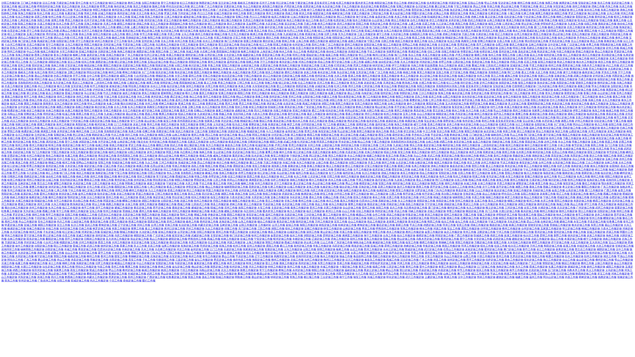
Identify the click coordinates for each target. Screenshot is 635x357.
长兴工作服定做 (137, 107)
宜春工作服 (597, 141)
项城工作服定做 (167, 58)
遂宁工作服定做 (572, 72)
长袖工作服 (582, 58)
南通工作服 (488, 179)
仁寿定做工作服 (27, 20)
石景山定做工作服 (160, 166)
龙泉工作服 (310, 72)
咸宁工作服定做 (47, 159)
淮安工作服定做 (261, 166)
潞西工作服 (567, 120)
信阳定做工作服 (65, 41)
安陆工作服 (47, 9)
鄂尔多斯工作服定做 (613, 183)
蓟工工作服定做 (533, 166)
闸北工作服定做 (244, 9)
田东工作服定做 (154, 16)
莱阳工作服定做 (473, 131)
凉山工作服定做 (423, 58)
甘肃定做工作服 (233, 6)
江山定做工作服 (530, 79)
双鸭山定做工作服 (480, 148)
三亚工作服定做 (366, 34)
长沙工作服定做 (371, 173)
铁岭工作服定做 (19, 197)
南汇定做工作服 (99, 48)
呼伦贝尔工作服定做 (519, 9)
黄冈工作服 (197, 134)
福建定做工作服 (252, 55)
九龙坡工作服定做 (404, 179)
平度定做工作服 (131, 44)
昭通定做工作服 (16, 110)
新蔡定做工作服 (215, 103)
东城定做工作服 (187, 162)
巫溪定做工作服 (30, 193)
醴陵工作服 (246, 30)
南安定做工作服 (605, 138)
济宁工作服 (33, 30)
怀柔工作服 (390, 166)
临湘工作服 (101, 145)
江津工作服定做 (173, 16)
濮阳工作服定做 (316, 89)
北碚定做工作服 (22, 152)
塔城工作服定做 (115, 20)
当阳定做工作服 (620, 86)
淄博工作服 (57, 20)
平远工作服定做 (82, 9)
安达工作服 (443, 131)
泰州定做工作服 (121, 9)
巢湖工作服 (389, 159)
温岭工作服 (535, 127)
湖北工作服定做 (85, 173)
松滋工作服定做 (88, 148)
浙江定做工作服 (514, 148)
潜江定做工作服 (349, 134)
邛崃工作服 (498, 148)
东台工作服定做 (448, 65)
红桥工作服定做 (277, 186)
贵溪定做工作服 (579, 193)
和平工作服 (30, 96)
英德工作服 (555, 72)
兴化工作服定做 (148, 134)
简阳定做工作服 (10, 193)
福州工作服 (302, 173)
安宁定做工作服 (319, 100)
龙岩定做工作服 (373, 82)
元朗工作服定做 (318, 93)
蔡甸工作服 (107, 190)
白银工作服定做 (590, 127)
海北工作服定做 (295, 20)
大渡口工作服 (9, 68)
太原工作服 (517, 41)
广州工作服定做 (43, 169)
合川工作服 (206, 37)
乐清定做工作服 (362, 48)
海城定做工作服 (574, 30)
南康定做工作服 (414, 120)
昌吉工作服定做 (270, 176)
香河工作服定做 (38, 145)
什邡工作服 (310, 117)
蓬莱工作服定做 (225, 110)
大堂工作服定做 (69, 51)
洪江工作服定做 (228, 48)
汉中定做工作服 (557, 44)
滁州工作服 (351, 127)
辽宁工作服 (120, 41)
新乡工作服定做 (63, 55)
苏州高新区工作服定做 (323, 16)
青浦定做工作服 (417, 51)
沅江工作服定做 (524, 124)
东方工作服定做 (215, 145)
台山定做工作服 (606, 93)
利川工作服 (361, 27)
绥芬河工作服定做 (319, 127)
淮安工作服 (404, 152)
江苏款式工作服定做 (497, 65)
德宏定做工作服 (534, 148)
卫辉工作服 (194, 107)
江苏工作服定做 (101, 183)
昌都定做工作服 (219, 68)
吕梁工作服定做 (321, 152)
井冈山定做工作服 (355, 110)
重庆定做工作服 (241, 155)
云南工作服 (326, 169)
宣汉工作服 (74, 61)
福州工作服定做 (117, 152)
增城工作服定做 (478, 72)
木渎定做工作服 (82, 183)
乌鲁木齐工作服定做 (593, 65)
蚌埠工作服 (55, 145)
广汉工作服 (381, 72)
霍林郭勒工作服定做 (173, 93)
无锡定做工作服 (541, 190)
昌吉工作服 (627, 166)
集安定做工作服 (461, 107)
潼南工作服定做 (47, 96)
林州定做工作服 (541, 152)
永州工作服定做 (154, 148)
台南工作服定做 (397, 103)
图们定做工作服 (98, 152)
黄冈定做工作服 (197, 27)
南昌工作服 (395, 72)
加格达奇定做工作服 (356, 159)
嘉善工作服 (416, 68)
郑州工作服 (227, 107)
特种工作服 (136, 68)
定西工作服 (625, 141)
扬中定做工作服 (274, 27)
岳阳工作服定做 (530, 193)
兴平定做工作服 (107, 141)
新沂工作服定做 (236, 23)
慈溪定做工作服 (314, 34)
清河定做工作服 (153, 20)
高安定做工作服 (560, 155)
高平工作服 (260, 169)
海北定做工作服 (459, 9)
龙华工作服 (396, 148)
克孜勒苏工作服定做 (192, 173)
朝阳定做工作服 (322, 37)
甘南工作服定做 (112, 110)
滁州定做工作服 (105, 138)
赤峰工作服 (477, 16)
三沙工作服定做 (428, 93)
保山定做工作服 (93, 117)
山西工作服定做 (452, 96)
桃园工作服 (439, 58)
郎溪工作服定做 (282, 44)
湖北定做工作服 (550, 96)
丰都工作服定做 (192, 9)
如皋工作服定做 (563, 89)
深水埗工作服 (592, 9)
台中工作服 (93, 75)
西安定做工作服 (401, 169)
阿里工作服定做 (215, 190)
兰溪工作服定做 (171, 138)
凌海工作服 (502, 179)
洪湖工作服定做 (115, 55)
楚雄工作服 (182, 159)
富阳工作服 (140, 186)
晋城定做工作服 (549, 79)
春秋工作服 (338, 152)
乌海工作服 (417, 65)
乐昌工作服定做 (595, 159)
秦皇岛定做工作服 (460, 166)
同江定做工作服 (285, 2)
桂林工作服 (225, 89)
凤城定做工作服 (46, 41)
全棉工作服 (447, 55)
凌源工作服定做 (156, 183)
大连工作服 (340, 75)
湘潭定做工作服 (568, 2)
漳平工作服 (352, 58)
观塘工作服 (404, 166)
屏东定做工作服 (293, 107)
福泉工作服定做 (49, 51)
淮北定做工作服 (434, 127)
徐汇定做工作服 (266, 173)
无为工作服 (360, 148)
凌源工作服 (464, 65)
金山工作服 (55, 79)
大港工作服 (486, 110)
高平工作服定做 (485, 44)
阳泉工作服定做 (27, 23)
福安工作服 (494, 23)
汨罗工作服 (330, 34)
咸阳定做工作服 (338, 41)
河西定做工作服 (621, 75)
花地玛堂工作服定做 (618, 179)
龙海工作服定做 (616, 131)
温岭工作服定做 (352, 79)
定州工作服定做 (489, 82)
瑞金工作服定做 (120, 120)
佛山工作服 (47, 127)
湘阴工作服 (227, 193)
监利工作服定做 (276, 68)
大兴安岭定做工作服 (264, 86)
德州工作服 (156, 9)
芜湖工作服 (517, 141)
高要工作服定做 (299, 93)
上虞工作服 (414, 23)
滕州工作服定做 (57, 197)
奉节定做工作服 (581, 145)
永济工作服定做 (293, 117)
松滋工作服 (68, 114)
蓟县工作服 (418, 37)
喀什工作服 (191, 93)
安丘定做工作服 (433, 120)
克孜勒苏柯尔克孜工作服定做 (35, 82)
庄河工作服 (323, 82)
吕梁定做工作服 (131, 65)
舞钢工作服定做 (222, 72)
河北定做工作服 (230, 120)
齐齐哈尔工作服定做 (589, 37)
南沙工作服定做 (452, 100)
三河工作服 (385, 145)
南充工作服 (85, 89)
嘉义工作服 (210, 82)
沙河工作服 (96, 96)
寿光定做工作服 (514, 166)
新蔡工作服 (82, 114)
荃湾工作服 (311, 131)
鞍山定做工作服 (384, 107)
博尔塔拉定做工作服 (536, 41)
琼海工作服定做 (112, 117)
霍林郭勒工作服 (87, 27)
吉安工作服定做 (416, 27)
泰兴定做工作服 (288, 61)
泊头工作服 (71, 34)
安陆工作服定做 (231, 65)
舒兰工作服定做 (438, 20)
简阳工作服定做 (14, 159)
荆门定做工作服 (533, 134)
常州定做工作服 (158, 141)
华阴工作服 (284, 159)
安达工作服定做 (71, 6)
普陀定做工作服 (420, 9)
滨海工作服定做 (93, 23)
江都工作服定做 (433, 68)
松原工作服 (104, 37)
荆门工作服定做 (444, 179)
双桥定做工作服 (492, 152)
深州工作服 (80, 103)
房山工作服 (479, 6)
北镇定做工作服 (321, 58)
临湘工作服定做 (467, 75)
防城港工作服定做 (275, 20)
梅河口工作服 (210, 48)
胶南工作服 (288, 41)
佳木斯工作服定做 (471, 30)
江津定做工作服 (511, 23)
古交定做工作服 (447, 44)
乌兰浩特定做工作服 (450, 79)
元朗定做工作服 (107, 51)
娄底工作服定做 (176, 190)
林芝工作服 (293, 124)
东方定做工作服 (62, 82)
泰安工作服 (507, 159)
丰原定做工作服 (524, 89)
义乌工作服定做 (74, 44)
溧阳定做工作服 (242, 166)
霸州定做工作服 (401, 134)
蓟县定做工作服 (238, 141)
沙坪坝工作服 (342, 193)
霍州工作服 (27, 138)
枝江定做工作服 (302, 152)
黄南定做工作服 (401, 127)
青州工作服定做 (275, 13)
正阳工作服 (505, 48)
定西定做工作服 (16, 155)
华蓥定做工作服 (469, 51)
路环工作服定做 (204, 34)
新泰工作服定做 (316, 166)
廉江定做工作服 (444, 6)
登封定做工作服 (41, 65)
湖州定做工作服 (401, 183)
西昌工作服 (151, 114)
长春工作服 (113, 103)
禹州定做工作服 (126, 13)
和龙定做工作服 (546, 51)
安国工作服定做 (244, 169)
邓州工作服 (41, 79)
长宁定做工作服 (428, 79)
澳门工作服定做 (371, 96)
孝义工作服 (123, 148)
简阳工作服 (365, 58)
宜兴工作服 (248, 138)
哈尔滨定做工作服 (232, 75)
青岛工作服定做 (500, 61)
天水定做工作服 (76, 169)
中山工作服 (33, 51)
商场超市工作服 (177, 141)
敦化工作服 (253, 100)
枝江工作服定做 (16, 34)
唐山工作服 (353, 93)
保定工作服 (35, 58)
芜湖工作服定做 (301, 110)
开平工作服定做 (257, 68)
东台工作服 (414, 55)
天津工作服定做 (618, 58)
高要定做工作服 (165, 131)
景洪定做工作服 (118, 159)
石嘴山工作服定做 (204, 110)
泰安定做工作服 (528, 162)
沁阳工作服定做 (137, 152)
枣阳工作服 (14, 131)
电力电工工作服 (106, 27)
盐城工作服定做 (223, 13)
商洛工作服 (383, 68)
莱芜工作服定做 (426, 72)
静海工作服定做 (49, 148)
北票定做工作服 (269, 65)
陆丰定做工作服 (106, 193)
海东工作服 (598, 110)
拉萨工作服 (563, 166)
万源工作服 (468, 34)
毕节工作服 (146, 34)
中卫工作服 (429, 131)
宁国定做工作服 (505, 127)
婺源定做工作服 (241, 127)
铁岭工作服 (82, 176)
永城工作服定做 (241, 72)
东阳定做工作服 (565, 82)
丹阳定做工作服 (619, 34)
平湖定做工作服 (529, 6)
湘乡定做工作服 (580, 103)
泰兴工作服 (156, 13)
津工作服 (286, 55)
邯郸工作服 (205, 124)
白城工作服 (52, 179)
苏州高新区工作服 (127, 155)
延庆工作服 (435, 96)
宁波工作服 (110, 96)
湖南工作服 (119, 82)
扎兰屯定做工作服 (459, 16)
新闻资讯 (48, 103)
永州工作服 (181, 41)
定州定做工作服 (602, 75)
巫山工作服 (148, 145)
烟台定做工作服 (348, 186)
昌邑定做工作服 (510, 79)
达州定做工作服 (248, 190)
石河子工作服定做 (92, 30)
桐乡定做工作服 (552, 127)
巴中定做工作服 (472, 79)
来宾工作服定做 (409, 173)
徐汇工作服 (286, 176)
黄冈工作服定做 (403, 110)
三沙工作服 (96, 131)
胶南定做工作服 (254, 159)
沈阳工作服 (169, 68)
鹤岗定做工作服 (101, 134)
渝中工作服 (327, 148)
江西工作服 (395, 193)
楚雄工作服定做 (584, 51)
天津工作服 (109, 23)
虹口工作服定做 (189, 2)
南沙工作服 (223, 162)
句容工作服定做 (565, 51)
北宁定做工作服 (459, 72)
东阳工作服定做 (426, 86)
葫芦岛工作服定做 (504, 114)
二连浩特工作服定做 (68, 68)
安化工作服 (270, 159)
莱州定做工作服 (22, 141)
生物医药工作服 (418, 34)
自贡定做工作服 (16, 30)
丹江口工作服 (205, 13)
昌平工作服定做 (404, 58)
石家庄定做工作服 (99, 120)
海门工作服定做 (233, 41)
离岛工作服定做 (568, 107)
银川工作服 (63, 86)
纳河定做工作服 (381, 65)
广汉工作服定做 (334, 44)
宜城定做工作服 (519, 65)
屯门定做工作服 (378, 27)
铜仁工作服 (33, 9)
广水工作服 (458, 48)
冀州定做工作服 (499, 93)
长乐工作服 (300, 176)
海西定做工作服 (134, 20)
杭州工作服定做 (393, 114)
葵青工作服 (497, 173)
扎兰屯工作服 (20, 186)
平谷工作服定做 (376, 51)
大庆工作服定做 (569, 96)
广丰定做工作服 (397, 27)
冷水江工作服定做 (213, 41)
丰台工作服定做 (356, 155)
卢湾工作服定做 (464, 55)
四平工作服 (472, 48)
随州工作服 (303, 190)
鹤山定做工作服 (151, 30)
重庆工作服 (186, 110)
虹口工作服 (453, 82)
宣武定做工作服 (620, 2)
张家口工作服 (546, 75)
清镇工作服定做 (390, 173)
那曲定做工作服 (522, 155)
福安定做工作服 (571, 48)
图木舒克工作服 (364, 2)
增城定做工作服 (164, 75)
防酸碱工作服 (279, 89)
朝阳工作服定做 (184, 179)
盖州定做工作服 (55, 166)
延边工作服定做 (319, 173)
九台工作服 (151, 162)
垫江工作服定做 (567, 176)
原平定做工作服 (439, 186)
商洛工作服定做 (153, 169)
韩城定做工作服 (143, 79)
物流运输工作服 (93, 65)
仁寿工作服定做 (157, 186)
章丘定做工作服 (506, 37)
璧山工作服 (490, 2)
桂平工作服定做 (99, 86)
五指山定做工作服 (158, 61)
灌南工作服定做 (577, 114)
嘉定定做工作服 (432, 145)
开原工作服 (174, 34)
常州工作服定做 (16, 190)
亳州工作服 (488, 120)
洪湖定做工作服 (357, 51)
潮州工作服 (523, 2)
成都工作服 (371, 61)
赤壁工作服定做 (247, 173)
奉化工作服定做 (280, 93)
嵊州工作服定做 (138, 190)
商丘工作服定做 (459, 152)
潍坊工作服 (132, 34)
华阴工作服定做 (102, 9)
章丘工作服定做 (425, 179)
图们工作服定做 (551, 169)
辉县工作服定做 (27, 89)
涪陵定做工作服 (381, 127)
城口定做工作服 (27, 6)
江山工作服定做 (484, 190)
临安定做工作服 (527, 117)
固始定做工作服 (315, 55)
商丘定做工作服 (222, 117)
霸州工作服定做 (354, 44)
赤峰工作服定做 (388, 37)
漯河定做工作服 (55, 141)
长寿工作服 (583, 176)
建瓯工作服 (123, 27)
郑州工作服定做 (57, 72)
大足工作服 (541, 72)
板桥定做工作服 (38, 197)
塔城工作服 (459, 162)
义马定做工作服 (222, 124)
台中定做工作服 (27, 107)
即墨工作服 (106, 6)
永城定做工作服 (572, 148)
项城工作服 (205, 155)
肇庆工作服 (420, 41)
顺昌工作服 (148, 65)
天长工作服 (167, 41)
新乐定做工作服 (448, 75)
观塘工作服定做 (46, 124)
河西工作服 (225, 127)
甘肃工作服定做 (360, 13)
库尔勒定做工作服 (611, 55)
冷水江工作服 (158, 86)
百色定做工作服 (480, 93)
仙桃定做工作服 (198, 100)
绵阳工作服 (309, 27)
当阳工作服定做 (151, 2)
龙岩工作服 (139, 124)
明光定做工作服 (173, 148)
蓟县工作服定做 (176, 186)
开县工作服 (374, 162)
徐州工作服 (555, 138)
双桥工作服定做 (326, 27)
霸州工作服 (195, 75)
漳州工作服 (96, 176)
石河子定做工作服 (94, 20)
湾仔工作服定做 (373, 114)
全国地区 (614, 166)
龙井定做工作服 (457, 20)
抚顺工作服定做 (107, 148)
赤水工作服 (334, 179)
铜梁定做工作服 (322, 13)
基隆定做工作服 (297, 166)
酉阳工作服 (244, 93)
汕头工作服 (8, 16)
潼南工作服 (107, 179)
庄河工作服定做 (55, 117)
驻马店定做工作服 (546, 37)
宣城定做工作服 (164, 117)
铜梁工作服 (160, 34)
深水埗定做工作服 (472, 96)
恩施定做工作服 (112, 30)
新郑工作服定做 (366, 131)
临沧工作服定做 (567, 37)
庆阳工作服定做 (539, 100)
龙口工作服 (57, 13)
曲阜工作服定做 (599, 103)
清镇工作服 (142, 23)
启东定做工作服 (206, 148)
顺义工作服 (588, 148)
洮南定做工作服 (559, 68)
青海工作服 (38, 141)
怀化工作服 (231, 190)
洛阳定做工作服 (508, 82)
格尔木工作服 (300, 120)
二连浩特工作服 (103, 82)
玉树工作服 (57, 89)
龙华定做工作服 (66, 131)
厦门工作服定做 (594, 190)
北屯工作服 (93, 186)
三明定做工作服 (379, 13)
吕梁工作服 (428, 23)
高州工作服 (318, 44)
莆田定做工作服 (459, 13)
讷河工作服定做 (104, 41)
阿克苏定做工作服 (427, 89)
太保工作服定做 (487, 183)
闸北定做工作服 (356, 120)
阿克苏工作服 (490, 30)
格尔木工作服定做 (586, 61)
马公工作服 (299, 51)
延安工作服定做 (27, 68)
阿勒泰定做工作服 (610, 44)
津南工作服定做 (440, 166)
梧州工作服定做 (228, 86)
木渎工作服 (400, 16)
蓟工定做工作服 (145, 127)
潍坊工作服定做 (71, 79)
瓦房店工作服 (9, 20)
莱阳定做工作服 (435, 103)
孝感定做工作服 (316, 51)
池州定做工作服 (350, 145)
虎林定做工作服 (416, 2)
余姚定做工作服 (140, 9)
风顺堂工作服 (469, 41)
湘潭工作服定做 (544, 13)
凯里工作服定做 (216, 27)
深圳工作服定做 (102, 34)
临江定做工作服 (260, 117)
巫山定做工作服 (153, 120)
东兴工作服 (473, 58)
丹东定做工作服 (464, 114)
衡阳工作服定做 (405, 96)
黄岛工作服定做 (420, 152)
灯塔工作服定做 (189, 44)
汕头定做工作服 (293, 27)
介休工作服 (564, 145)
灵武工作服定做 (318, 120)
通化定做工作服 (278, 114)
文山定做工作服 (222, 152)
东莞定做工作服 (579, 155)
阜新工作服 (509, 131)
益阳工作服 (615, 124)
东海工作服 (375, 159)
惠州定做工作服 (273, 34)
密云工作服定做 (545, 131)
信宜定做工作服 (354, 117)
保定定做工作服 (93, 166)
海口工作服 (195, 96)
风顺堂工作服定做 (157, 107)
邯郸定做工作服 (33, 114)
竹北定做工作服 (497, 9)
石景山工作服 (560, 152)
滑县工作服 (396, 131)
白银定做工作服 (424, 162)
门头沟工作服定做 (444, 190)
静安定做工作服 (324, 48)
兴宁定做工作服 (491, 27)
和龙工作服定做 (566, 61)
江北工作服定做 (301, 159)
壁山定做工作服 (489, 117)
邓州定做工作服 (52, 114)
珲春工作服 (551, 20)
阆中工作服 (285, 152)
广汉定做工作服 (576, 44)
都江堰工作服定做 (231, 20)
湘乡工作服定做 (599, 166)
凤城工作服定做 (311, 103)
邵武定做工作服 (49, 30)
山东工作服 (118, 34)
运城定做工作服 (324, 86)
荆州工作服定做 (16, 51)
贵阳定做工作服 (584, 16)
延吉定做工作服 (503, 190)
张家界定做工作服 (396, 51)
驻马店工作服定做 (588, 20)
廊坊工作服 (272, 37)
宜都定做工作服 (217, 131)
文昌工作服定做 (584, 117)
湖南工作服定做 (299, 179)
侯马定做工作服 (546, 117)
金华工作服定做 (512, 96)
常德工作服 (493, 6)
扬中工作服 (338, 58)
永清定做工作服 (247, 79)
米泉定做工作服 (561, 103)
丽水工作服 (458, 110)
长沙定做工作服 (170, 30)
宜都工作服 (30, 86)
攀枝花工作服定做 (505, 100)
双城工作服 (137, 16)
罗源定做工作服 (623, 51)
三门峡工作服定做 (31, 2)
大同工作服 (314, 145)
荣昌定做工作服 (534, 141)
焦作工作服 (445, 176)
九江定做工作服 (445, 23)
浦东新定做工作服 (512, 58)
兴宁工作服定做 (587, 107)
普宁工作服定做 (170, 2)
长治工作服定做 (24, 16)
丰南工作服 (209, 159)
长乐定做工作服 (331, 6)
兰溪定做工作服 (538, 179)
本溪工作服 (121, 138)
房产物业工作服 (16, 9)
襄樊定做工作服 (418, 100)
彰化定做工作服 (610, 134)
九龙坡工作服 (575, 23)
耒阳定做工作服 (84, 124)
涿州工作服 (19, 117)
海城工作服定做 (618, 169)
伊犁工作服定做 (582, 110)
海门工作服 (400, 55)
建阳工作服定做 (126, 23)
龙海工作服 (312, 186)
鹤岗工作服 (486, 155)
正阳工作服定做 (291, 169)
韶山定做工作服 (379, 138)
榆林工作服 (338, 183)
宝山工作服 (568, 169)
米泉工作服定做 (225, 169)
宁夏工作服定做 (380, 141)
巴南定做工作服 (291, 75)
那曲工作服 (225, 114)
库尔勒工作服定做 (451, 193)
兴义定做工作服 (10, 75)
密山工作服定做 (178, 61)
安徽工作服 (467, 138)
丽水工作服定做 (610, 127)
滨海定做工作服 (368, 186)
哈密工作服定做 (16, 179)
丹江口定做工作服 (72, 16)
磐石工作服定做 (591, 183)
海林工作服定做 (10, 27)
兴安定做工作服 (562, 6)
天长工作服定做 (90, 6)
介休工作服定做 (450, 30)
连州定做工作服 (143, 179)
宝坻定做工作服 (502, 86)
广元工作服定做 (213, 6)
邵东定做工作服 (52, 58)
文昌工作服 (503, 41)
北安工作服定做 (368, 9)
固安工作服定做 (596, 152)
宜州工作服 (283, 79)
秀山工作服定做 (452, 68)
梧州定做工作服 (324, 75)
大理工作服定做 (597, 131)
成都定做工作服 (244, 110)
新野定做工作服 (452, 120)
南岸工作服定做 (99, 159)
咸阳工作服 (126, 75)
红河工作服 (340, 86)
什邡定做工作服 (369, 145)
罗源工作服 (170, 13)
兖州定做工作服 (209, 89)
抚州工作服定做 (577, 179)
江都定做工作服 (136, 82)
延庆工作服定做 (563, 110)
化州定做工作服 (301, 44)
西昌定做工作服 (431, 30)
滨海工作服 (305, 37)
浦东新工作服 (279, 166)
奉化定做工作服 (327, 72)
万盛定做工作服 (65, 2)
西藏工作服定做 (612, 193)
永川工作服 (472, 110)
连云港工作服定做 (378, 148)
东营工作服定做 (189, 124)
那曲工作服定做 (552, 186)
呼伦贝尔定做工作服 (178, 6)
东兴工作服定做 (305, 162)
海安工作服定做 (256, 37)
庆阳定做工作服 (198, 61)
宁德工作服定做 (252, 75)
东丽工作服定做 (267, 190)
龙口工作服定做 (272, 75)
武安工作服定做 (346, 107)
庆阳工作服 (137, 148)
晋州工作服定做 (208, 44)
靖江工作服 (601, 169)
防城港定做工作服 (437, 16)
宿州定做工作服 (389, 93)
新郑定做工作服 (137, 173)
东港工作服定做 (610, 9)
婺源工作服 (74, 138)
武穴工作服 (626, 65)
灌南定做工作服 (148, 58)
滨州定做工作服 (112, 44)
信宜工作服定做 (237, 176)
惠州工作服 (134, 2)
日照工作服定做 (157, 173)
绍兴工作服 (88, 61)
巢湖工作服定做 (297, 89)
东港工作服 (135, 131)
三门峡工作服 (177, 51)
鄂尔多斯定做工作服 (350, 96)
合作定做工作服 (129, 58)
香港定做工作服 (387, 9)
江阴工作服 (148, 44)
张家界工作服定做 (542, 110)
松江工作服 (266, 44)
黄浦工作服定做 (515, 20)
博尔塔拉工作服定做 (117, 68)
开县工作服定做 (434, 169)
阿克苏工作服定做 (327, 141)
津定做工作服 (274, 103)
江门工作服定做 (123, 124)
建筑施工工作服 (346, 124)
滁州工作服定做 (371, 75)
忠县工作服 (335, 79)
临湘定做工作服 (385, 190)
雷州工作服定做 (110, 75)
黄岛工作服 (623, 79)
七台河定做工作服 (144, 75)
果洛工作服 (21, 162)
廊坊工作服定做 (107, 16)
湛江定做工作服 (35, 93)
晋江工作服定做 (285, 86)
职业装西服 (431, 65)
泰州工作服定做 (409, 79)
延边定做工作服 (493, 96)
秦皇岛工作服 (233, 145)
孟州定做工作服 (236, 61)
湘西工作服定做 (65, 107)
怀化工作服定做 (96, 103)
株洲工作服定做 (181, 79)
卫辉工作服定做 (76, 72)
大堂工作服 (181, 75)
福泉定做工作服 (208, 30)
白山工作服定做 (489, 124)
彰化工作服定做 (462, 176)
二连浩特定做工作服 (493, 145)
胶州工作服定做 (264, 9)
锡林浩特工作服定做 (593, 48)
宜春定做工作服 (563, 75)
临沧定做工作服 (375, 120)
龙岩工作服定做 (125, 193)
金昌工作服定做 (482, 141)
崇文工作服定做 (510, 27)
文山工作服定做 (580, 41)
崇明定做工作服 (169, 82)
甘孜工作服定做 (211, 75)
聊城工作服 (55, 162)
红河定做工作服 (306, 141)
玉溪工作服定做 (35, 34)
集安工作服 (392, 155)
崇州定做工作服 (278, 96)
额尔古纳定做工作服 (132, 103)
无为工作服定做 (347, 34)
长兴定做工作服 (68, 27)
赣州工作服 (597, 176)
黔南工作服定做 (365, 107)
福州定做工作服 (352, 173)
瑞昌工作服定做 (531, 96)
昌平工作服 (266, 58)
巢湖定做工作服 (538, 114)
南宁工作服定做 (316, 9)
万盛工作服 (310, 23)
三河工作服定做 (168, 162)
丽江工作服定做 (217, 23)
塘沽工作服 (88, 79)
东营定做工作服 (582, 89)
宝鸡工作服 (255, 193)
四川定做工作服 (211, 193)
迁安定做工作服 (74, 65)
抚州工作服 (21, 145)
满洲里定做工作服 (259, 179)
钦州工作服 (55, 16)
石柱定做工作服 (513, 16)
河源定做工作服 (457, 2)
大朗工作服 (373, 110)
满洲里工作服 (48, 131)
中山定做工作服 (469, 117)
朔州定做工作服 (203, 117)
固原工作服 (253, 176)
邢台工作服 (400, 2)
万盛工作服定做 (587, 79)
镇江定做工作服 (287, 82)
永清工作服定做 (60, 120)
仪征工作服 (434, 51)
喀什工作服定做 (318, 179)
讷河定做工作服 (57, 186)
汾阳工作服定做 (358, 162)
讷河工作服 (135, 48)
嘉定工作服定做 (316, 114)
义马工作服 (187, 34)
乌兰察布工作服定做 (167, 44)
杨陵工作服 (280, 9)
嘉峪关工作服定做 (248, 2)
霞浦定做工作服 (343, 169)
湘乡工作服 (605, 96)
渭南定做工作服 (571, 127)
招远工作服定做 (187, 114)
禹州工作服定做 (522, 110)
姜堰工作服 (590, 93)
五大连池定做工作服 (457, 103)
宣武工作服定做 (184, 131)
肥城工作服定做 (391, 176)
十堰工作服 (514, 13)
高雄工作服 (291, 13)
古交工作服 (417, 127)
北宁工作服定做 (283, 183)
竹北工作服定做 (112, 93)
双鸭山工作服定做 (86, 162)
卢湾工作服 (281, 145)
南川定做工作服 (198, 65)
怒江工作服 (329, 107)
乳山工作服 (516, 134)
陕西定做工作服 (208, 2)
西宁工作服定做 (481, 173)
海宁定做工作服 (365, 16)
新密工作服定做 (256, 13)
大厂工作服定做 (310, 169)
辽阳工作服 (233, 58)
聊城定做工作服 (454, 37)
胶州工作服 (274, 169)
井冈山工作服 (26, 79)
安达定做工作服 (507, 2)
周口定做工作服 (318, 155)
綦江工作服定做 (340, 82)
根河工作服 (68, 162)
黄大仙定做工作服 (400, 13)
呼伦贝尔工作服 (510, 193)
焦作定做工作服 (471, 120)
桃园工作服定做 (225, 148)
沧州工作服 (151, 103)
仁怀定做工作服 (371, 86)
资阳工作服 (508, 55)
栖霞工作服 (313, 134)
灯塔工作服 (76, 37)
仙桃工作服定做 (352, 190)
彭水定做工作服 (260, 155)
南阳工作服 (164, 134)
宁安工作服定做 (463, 6)
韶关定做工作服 (164, 72)
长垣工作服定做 (367, 68)
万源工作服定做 (272, 162)
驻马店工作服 (240, 124)
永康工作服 (621, 138)
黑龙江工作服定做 (82, 82)
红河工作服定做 (543, 89)
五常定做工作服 (365, 72)
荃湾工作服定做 (297, 145)
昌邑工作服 (197, 166)
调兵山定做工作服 (168, 155)
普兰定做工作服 (442, 110)
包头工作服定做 (455, 27)
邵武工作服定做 (477, 20)
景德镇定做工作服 (136, 37)
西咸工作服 (82, 48)
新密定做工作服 (573, 93)
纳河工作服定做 (599, 58)
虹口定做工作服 (16, 166)
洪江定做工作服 (345, 27)
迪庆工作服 (332, 9)
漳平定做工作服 (123, 79)
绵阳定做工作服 (341, 37)
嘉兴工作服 (369, 190)
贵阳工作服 (228, 96)
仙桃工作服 (154, 159)
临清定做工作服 (596, 114)
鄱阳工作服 (162, 145)
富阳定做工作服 (373, 44)
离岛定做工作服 (422, 110)
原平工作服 (76, 23)
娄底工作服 (310, 30)
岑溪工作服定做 (223, 37)
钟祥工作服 (239, 13)
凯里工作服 (611, 141)
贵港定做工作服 (481, 61)
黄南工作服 (396, 138)
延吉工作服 (536, 55)
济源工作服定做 (600, 34)
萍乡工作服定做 (600, 86)
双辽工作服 (563, 193)
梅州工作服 (82, 131)
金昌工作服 (558, 190)
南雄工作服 (409, 72)
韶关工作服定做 (274, 72)
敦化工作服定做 (55, 155)
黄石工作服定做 (444, 159)
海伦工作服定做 (450, 117)
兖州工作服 (295, 96)
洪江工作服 (488, 68)
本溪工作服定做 (513, 107)
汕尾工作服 (189, 169)
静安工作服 (326, 193)
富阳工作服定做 (547, 61)
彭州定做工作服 (46, 107)
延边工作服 (402, 100)
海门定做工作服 (27, 41)
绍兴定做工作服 (334, 110)
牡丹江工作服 (295, 30)
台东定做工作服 (561, 162)
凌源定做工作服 (395, 120)
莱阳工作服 (162, 51)
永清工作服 (317, 159)
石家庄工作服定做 (198, 141)
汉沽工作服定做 (96, 197)
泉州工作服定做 (65, 124)
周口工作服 (211, 134)
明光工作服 (209, 9)
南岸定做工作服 (459, 148)
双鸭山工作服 (410, 44)
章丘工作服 (154, 100)
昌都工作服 (598, 89)
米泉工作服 (244, 86)
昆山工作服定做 (206, 162)
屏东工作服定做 (151, 93)
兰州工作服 (303, 100)
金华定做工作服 (294, 131)
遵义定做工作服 (302, 183)
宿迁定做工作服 (66, 48)
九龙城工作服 (401, 145)
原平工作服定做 (153, 68)
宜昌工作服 (442, 72)
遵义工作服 (527, 72)
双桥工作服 (460, 159)
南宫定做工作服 (422, 48)
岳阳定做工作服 (543, 124)
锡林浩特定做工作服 (383, 100)
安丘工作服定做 (80, 159)
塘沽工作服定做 (400, 20)
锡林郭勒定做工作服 (236, 186)
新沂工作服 (596, 155)
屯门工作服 (329, 124)
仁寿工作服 (60, 190)
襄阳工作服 (301, 127)
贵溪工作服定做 (390, 75)
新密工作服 (140, 61)
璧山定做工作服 (10, 169)
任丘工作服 (404, 37)
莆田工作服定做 (33, 103)
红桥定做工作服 (497, 13)
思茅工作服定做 (362, 65)
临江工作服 (312, 20)
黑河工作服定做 (371, 79)
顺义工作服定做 (335, 166)
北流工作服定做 (35, 44)
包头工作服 (173, 173)
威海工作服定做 (222, 155)
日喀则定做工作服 (258, 141)
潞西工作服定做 (319, 41)
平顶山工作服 (522, 68)
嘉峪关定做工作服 (370, 176)
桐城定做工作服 (249, 120)
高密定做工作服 (258, 186)
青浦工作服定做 (429, 176)
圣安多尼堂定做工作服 (508, 120)
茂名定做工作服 (527, 51)
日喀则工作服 (15, 176)
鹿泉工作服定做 (14, 96)
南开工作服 (475, 152)
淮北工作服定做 (142, 6)
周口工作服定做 (346, 16)
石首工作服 (530, 61)
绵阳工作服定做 (614, 176)
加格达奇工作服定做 (220, 100)
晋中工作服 (82, 2)
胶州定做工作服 (604, 16)
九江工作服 (8, 55)
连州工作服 (625, 159)
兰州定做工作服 (43, 134)
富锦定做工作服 (135, 89)
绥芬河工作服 (32, 127)
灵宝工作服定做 (172, 20)
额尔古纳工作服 (469, 155)
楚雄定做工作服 (407, 86)
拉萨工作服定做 (280, 179)
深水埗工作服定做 (39, 120)
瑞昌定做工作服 (552, 173)
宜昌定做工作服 (467, 89)
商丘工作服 (596, 41)
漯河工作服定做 (400, 68)
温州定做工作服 (384, 124)
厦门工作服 (540, 27)
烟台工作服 (209, 16)
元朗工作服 (387, 41)
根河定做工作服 (104, 124)
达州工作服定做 (490, 162)
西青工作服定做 (43, 55)
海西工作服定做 (448, 89)
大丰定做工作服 (74, 166)
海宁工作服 (88, 145)
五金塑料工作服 (255, 23)
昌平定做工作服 (505, 186)
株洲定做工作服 (310, 193)
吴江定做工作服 (508, 117)
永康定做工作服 (285, 48)
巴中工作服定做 (559, 100)
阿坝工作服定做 (261, 134)
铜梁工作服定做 (152, 138)
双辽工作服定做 (504, 34)
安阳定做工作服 (448, 173)
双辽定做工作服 (205, 169)
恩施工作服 (406, 155)
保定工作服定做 (35, 110)
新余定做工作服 (546, 82)
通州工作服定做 (293, 72)
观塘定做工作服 (412, 138)
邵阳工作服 (362, 23)
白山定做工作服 (381, 20)
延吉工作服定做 (55, 93)
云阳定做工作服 (311, 96)
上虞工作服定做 (139, 27)
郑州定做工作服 (440, 9)
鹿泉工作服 (535, 186)
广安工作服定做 (588, 96)
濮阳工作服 (590, 30)
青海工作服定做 (478, 13)
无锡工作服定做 (16, 148)
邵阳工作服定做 (46, 68)
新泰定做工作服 (613, 41)
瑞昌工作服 (68, 176)
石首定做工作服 (127, 96)
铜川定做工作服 (557, 179)
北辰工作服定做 (576, 27)
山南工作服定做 (181, 134)
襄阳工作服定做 (112, 65)
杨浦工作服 (612, 110)
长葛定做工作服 (74, 13)
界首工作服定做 (227, 82)
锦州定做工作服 (553, 55)
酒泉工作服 (505, 30)
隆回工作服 (266, 120)
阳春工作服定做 (349, 9)
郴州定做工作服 (173, 9)
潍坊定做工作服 (19, 58)
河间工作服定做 (491, 169)
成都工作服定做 (357, 41)
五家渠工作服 (483, 138)
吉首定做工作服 (292, 103)
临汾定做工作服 (610, 173)
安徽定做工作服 (162, 79)
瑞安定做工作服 (572, 183)
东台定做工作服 (346, 72)
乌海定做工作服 (370, 93)
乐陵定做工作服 (297, 9)
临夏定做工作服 (63, 9)
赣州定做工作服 (606, 82)
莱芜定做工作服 (450, 155)
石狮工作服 (148, 131)
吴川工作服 (257, 82)
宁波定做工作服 (175, 183)
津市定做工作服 (410, 176)
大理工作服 (211, 86)
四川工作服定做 (263, 110)
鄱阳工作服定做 (590, 186)
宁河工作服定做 (453, 169)
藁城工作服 (478, 65)
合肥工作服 (502, 44)
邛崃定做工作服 (501, 141)
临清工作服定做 (280, 16)
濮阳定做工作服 (486, 89)
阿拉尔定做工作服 (97, 72)
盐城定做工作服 (82, 127)
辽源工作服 (109, 166)
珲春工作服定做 (581, 141)
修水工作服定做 (440, 148)
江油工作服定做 (299, 16)
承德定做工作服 (428, 44)
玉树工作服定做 (424, 159)
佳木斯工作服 (524, 152)
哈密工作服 (404, 9)
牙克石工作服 (609, 72)
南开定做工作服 (595, 27)
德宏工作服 (71, 89)
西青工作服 (422, 186)
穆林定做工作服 (472, 169)
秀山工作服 (352, 183)
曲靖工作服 (118, 37)
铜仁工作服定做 (379, 193)
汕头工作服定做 (74, 117)
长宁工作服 (335, 173)
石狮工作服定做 (286, 190)
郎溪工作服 (479, 176)
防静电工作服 (9, 13)
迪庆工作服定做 (131, 93)
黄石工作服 (219, 183)
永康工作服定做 (74, 110)
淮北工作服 (604, 2)
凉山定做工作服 (99, 100)
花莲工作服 (41, 16)
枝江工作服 (27, 169)
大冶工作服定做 (90, 58)
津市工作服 (537, 93)
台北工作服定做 (178, 27)
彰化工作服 (43, 13)
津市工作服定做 (38, 162)
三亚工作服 (201, 131)
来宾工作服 (588, 138)
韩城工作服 (475, 179)
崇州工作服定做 (66, 96)
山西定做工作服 (578, 131)
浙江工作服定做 (148, 155)
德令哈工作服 (625, 23)
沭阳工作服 (336, 100)
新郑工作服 (508, 152)
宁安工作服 (121, 173)
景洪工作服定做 (598, 68)
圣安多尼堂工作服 (324, 2)
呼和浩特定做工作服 (49, 6)
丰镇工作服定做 (319, 79)
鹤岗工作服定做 (577, 152)
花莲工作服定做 (387, 186)
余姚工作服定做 (590, 134)
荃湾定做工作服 (466, 44)
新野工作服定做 (504, 68)
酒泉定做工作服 (607, 23)
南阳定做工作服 (383, 2)
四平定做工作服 (533, 58)
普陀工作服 (478, 166)
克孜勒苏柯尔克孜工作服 (450, 86)
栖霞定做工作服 (368, 183)
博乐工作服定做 (337, 155)
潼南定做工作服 (289, 37)
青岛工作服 (260, 30)
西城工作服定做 (337, 120)
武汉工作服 (49, 100)
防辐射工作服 (276, 107)
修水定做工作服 (461, 93)
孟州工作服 (182, 100)
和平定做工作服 (412, 193)
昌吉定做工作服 (369, 6)
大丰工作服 (123, 16)
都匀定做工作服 (189, 30)
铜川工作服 (439, 82)
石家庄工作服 (507, 124)
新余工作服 (85, 34)
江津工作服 (357, 61)
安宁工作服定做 (55, 44)
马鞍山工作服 (15, 114)
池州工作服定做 (471, 145)
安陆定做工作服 (587, 2)
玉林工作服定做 (538, 44)
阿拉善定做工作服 (163, 179)
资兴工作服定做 (554, 93)
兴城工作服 (289, 162)
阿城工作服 (259, 103)
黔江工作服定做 (354, 166)
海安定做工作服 (327, 131)
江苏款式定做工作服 (167, 127)
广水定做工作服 (225, 9)
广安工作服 (277, 117)
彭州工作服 (363, 100)
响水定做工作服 (469, 124)
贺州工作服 (8, 145)
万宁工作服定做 (269, 61)
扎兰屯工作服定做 (238, 34)
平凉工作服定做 (509, 162)
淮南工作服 (57, 65)
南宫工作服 (604, 61)
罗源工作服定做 (145, 193)
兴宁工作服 (350, 100)
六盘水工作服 (260, 114)
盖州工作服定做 (502, 155)
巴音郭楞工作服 (555, 30)
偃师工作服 (480, 55)
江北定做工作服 (317, 176)
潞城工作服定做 (35, 117)
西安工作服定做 (405, 190)
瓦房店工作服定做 (253, 20)
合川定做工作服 (424, 6)
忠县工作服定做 (14, 86)
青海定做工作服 (295, 68)
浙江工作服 (198, 103)
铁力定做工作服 (235, 27)
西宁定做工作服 (340, 61)
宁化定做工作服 (532, 16)
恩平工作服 (19, 173)
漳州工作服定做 (581, 6)
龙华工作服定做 (156, 152)
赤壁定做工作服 (217, 176)
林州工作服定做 (483, 114)
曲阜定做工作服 (591, 72)
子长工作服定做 (350, 6)
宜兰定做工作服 (227, 2)
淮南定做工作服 (580, 166)
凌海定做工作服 (118, 86)
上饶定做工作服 (330, 145)
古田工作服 (464, 173)
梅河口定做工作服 (383, 55)
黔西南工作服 (388, 6)
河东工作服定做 (584, 169)
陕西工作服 (437, 183)
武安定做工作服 (333, 190)
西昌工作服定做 (539, 138)
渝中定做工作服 (228, 134)
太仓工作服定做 (611, 100)
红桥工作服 (527, 13)
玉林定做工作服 (27, 183)
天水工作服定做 (409, 61)
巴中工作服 (63, 159)
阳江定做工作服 (565, 117)
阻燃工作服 (252, 61)
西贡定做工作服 (505, 89)
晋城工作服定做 (74, 93)
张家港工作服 (212, 120)
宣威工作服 (410, 148)
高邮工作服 (223, 159)
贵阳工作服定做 (514, 173)
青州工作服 (153, 124)
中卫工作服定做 (607, 30)
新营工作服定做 (189, 127)
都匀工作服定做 (621, 61)
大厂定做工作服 (563, 124)
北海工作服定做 (373, 152)
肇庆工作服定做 (518, 44)
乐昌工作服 (148, 117)
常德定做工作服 (310, 65)
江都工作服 (522, 55)
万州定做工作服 (187, 13)
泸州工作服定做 (584, 120)
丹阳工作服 (516, 61)
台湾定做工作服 (213, 55)
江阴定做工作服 (303, 138)
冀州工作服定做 (519, 179)
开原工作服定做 (506, 183)
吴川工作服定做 (524, 159)
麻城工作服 (211, 173)
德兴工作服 (382, 131)
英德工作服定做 (118, 145)
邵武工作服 (176, 145)
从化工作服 (237, 159)
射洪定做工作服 (68, 193)
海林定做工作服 (104, 173)
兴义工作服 (555, 48)
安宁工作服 (137, 120)
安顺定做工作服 (63, 134)
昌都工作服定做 (84, 107)
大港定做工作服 (485, 34)
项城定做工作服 (256, 131)
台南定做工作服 (250, 65)
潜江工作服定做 (526, 131)
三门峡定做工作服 (479, 134)
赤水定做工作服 (283, 58)
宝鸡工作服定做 (560, 9)
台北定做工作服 (405, 162)
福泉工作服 (332, 55)
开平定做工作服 (403, 107)
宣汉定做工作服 (293, 23)
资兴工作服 (356, 82)
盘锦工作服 (35, 100)
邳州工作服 (299, 55)
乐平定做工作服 (543, 159)
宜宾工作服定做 (33, 48)
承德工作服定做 (557, 114)
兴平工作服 (197, 79)
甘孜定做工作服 (472, 193)
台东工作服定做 (393, 30)
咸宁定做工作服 (151, 110)
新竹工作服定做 (212, 96)
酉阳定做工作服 (123, 186)
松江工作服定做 (238, 68)
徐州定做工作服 (178, 107)
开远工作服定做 (126, 166)
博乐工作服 (416, 145)
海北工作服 (47, 190)
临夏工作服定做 (337, 93)
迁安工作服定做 (373, 166)
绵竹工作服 (496, 107)
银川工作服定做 (533, 173)
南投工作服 (529, 107)
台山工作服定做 (426, 114)
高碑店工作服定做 (537, 48)
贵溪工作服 (195, 41)
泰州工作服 (621, 37)
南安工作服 (338, 117)
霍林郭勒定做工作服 (539, 103)
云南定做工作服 (126, 141)
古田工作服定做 (562, 159)
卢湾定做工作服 (293, 6)
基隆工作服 (584, 86)
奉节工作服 (620, 117)
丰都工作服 (14, 138)
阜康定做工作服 (277, 124)
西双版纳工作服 (178, 23)
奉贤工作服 (541, 183)
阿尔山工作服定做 (583, 124)
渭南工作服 (598, 6)
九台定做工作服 (405, 159)
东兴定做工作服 (190, 37)
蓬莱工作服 (619, 20)
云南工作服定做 (496, 20)
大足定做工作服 (274, 23)
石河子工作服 (267, 2)
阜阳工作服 (49, 48)
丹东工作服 (611, 6)
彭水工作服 (62, 23)
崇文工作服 (473, 162)
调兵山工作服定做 (28, 37)
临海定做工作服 (596, 179)
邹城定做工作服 (121, 162)
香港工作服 (354, 75)
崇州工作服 (526, 27)
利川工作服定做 (541, 9)
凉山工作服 (578, 159)
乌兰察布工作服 (189, 152)
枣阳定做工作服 (203, 179)
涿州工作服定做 (208, 127)
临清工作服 (168, 159)
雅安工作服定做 (242, 89)
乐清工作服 (602, 148)
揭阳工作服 (276, 141)
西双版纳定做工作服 (191, 82)
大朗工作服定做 (278, 148)
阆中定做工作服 (127, 176)
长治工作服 (453, 41)
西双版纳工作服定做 (228, 51)
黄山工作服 (244, 134)
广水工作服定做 (209, 138)
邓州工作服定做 (35, 179)
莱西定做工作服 (615, 89)
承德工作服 (241, 193)
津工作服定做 (298, 134)
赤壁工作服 (445, 61)
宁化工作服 (74, 190)
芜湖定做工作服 (19, 100)
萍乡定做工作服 (347, 141)
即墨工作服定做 (35, 166)
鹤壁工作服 (239, 100)
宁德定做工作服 (299, 155)
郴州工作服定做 (189, 155)
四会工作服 (324, 61)
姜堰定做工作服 (322, 138)
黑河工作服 (231, 103)
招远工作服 (390, 152)
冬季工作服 (592, 44)
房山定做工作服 (510, 6)
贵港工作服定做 (436, 124)
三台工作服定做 (594, 162)
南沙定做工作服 (104, 107)
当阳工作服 (189, 148)
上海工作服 (302, 41)
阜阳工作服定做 (348, 55)
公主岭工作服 (191, 89)
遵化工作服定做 (338, 162)
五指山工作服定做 (619, 103)
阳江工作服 (258, 152)
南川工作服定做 (591, 55)
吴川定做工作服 (417, 16)
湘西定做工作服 (145, 51)
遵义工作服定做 (495, 166)
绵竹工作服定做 (440, 152)
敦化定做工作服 (184, 72)
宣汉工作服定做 (420, 183)
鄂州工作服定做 (93, 110)
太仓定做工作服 (233, 55)
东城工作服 (192, 51)
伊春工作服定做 (344, 148)
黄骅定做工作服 (258, 124)
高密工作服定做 (478, 23)
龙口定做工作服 (428, 75)
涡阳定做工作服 (57, 61)
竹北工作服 (117, 134)
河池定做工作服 (428, 61)
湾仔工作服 (354, 86)
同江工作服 (21, 61)
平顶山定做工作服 (230, 138)
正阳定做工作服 (170, 110)
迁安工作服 (239, 37)
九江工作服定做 (157, 190)
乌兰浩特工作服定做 (124, 127)
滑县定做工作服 (615, 114)
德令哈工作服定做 (336, 51)
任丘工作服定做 (307, 82)
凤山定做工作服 (478, 9)
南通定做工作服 (30, 131)
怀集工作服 (201, 176)
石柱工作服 (371, 37)
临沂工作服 (294, 148)
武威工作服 (290, 141)
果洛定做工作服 (282, 120)
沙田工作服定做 (10, 2)
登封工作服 (241, 107)
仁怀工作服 (435, 100)
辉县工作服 (90, 16)
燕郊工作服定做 (170, 124)
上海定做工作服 (269, 51)
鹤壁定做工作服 (479, 103)
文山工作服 (549, 58)
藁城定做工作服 (604, 117)
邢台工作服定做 (277, 30)
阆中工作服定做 (534, 145)
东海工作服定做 (24, 55)
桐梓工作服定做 (565, 16)
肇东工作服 (619, 96)
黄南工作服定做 (487, 37)
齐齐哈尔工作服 (420, 134)
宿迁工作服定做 (341, 138)
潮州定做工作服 (194, 55)
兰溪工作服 (326, 65)
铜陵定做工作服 (445, 114)
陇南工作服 (158, 6)
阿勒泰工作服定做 (135, 183)
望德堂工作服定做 (586, 82)
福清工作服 (16, 103)
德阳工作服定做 (393, 117)
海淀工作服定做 (158, 27)
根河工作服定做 (514, 145)
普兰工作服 (497, 75)
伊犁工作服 (331, 68)
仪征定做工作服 (603, 120)
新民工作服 (597, 145)
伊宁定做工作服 (214, 79)
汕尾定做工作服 (432, 138)
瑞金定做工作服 (190, 138)
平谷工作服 (205, 183)
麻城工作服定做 (498, 103)
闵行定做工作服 (469, 82)
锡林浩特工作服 (500, 134)
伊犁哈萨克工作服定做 (553, 23)
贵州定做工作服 (118, 100)
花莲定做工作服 (312, 6)
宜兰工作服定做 (159, 23)
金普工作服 (624, 190)
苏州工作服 (289, 100)
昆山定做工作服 (561, 34)
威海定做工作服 (192, 16)
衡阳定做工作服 (102, 127)
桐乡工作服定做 (520, 138)
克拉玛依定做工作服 (71, 179)
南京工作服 (117, 183)
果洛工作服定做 (118, 48)
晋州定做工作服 (508, 51)
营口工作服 (471, 37)
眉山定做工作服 (135, 114)
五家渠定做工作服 (191, 48)
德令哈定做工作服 (172, 89)
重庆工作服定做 (208, 93)
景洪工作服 (522, 127)
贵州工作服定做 (540, 68)
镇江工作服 (324, 30)
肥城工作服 (225, 166)
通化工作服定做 (88, 155)
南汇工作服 (52, 173)
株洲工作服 (256, 34)
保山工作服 (555, 183)
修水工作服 (27, 75)
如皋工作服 (168, 100)
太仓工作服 (120, 107)
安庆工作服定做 (364, 103)
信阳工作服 (590, 23)
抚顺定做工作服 (330, 134)
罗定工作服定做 (577, 13)
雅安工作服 (180, 193)
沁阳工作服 (181, 65)
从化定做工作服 (14, 127)
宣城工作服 (19, 93)
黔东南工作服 (410, 82)
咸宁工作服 (420, 124)
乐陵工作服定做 (282, 110)
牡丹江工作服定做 (402, 48)
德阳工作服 (561, 13)
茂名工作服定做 (348, 68)
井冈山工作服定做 (237, 179)
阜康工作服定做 (175, 55)
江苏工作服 (219, 179)
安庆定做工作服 (442, 48)
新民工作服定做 (344, 103)
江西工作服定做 (489, 48)
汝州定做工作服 (66, 100)
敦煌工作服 (211, 166)
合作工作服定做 (419, 20)
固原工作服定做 (203, 72)
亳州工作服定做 (567, 86)
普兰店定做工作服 (228, 44)
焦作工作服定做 (198, 23)
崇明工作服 (121, 190)
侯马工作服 (435, 34)
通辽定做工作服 (179, 96)
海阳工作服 (380, 103)
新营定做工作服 (71, 58)
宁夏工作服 (619, 120)
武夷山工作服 (441, 13)
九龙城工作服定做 (114, 114)
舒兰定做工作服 (412, 131)
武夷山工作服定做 (70, 30)
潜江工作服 (545, 6)
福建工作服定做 (375, 155)
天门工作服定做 (38, 61)
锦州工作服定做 (453, 127)
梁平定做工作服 (44, 138)
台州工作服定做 (218, 141)
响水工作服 (285, 51)
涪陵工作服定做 (450, 51)
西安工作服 (385, 134)
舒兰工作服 (96, 114)
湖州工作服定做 (453, 183)
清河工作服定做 (346, 23)
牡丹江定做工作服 (154, 55)
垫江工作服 (365, 55)
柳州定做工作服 (340, 30)
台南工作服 (432, 141)
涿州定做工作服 (160, 96)
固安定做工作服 (578, 100)
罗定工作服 (135, 145)
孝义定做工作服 (571, 186)
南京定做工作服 (254, 27)
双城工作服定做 (373, 30)
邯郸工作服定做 (487, 41)
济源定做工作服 (291, 193)
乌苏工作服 (316, 190)
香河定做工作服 (398, 23)
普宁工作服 (71, 141)
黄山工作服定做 (604, 51)
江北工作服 (357, 37)
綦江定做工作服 (49, 27)
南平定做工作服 (471, 100)
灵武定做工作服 (241, 152)
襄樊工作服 (522, 114)
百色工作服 (248, 145)
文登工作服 (33, 148)
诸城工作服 (607, 37)
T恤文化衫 (142, 141)
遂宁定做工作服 (552, 134)
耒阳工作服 (461, 23)
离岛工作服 (487, 100)
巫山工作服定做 (491, 193)
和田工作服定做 (93, 44)
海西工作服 (551, 2)
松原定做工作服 (342, 20)
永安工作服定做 (514, 176)
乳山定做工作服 (346, 131)
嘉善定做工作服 (131, 30)
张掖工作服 (271, 82)
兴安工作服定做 (79, 152)
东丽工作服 (594, 100)
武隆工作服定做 (582, 75)
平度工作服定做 (538, 65)
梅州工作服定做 (239, 162)
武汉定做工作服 (566, 58)
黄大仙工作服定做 (271, 100)
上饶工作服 (322, 162)
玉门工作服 (611, 145)
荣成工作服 (118, 89)
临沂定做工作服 (176, 86)
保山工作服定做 (225, 16)
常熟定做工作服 (379, 23)
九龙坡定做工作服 (207, 114)
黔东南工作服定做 (289, 65)
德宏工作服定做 (404, 41)
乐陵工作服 (8, 162)
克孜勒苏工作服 (497, 72)
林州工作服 (115, 72)
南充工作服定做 (327, 23)
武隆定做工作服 (315, 68)
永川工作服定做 (211, 107)
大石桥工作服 (208, 51)
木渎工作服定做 (431, 55)
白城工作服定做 (296, 186)
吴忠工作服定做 (134, 169)
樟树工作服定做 (168, 103)
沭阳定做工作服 (88, 141)
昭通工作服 (230, 79)
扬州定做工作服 (335, 114)
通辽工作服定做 (480, 107)
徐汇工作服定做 (572, 55)
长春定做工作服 (329, 186)
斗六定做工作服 (35, 173)
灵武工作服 (434, 155)
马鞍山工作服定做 (228, 30)
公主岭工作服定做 (512, 169)
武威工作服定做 (368, 134)
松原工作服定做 (345, 2)
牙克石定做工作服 (559, 41)
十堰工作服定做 (451, 138)
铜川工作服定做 (117, 2)
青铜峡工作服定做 (201, 58)
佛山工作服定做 (214, 186)
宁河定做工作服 (79, 120)
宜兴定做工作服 (491, 159)
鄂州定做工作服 (76, 197)
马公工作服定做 (252, 6)
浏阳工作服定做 (471, 68)
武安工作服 (107, 186)
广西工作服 (610, 190)
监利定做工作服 (184, 117)
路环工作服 (388, 162)
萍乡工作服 (616, 148)
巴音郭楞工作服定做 (524, 86)
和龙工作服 (261, 148)
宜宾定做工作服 (80, 86)
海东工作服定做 (403, 124)
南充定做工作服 (335, 89)
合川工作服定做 (24, 134)
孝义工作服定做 (409, 75)
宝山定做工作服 (532, 120)
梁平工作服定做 (360, 193)
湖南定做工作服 (541, 155)
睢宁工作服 (550, 145)
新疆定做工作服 (590, 173)
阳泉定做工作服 (164, 65)
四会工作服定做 (428, 173)
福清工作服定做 (443, 162)
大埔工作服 (425, 82)
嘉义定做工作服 (494, 16)
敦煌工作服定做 (272, 193)
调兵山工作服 (61, 37)
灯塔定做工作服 (343, 65)
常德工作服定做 (181, 166)
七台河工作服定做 (15, 44)
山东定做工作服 (575, 190)
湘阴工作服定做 (96, 169)
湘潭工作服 (152, 82)
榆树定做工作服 (341, 13)
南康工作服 (142, 166)
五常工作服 (409, 114)
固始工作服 (110, 176)
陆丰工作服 (134, 41)
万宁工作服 (624, 72)
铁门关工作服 (67, 173)
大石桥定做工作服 (618, 68)
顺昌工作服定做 (571, 134)
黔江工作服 (576, 9)
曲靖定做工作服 (302, 58)
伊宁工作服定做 (401, 65)
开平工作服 (79, 75)
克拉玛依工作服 (242, 114)
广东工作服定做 (610, 186)
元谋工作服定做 (46, 23)
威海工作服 (511, 75)
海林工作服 (205, 152)
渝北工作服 (183, 68)
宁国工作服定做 (60, 152)
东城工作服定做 (381, 48)
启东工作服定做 (581, 34)
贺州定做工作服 (247, 48)
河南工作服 (233, 183)
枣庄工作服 (245, 103)
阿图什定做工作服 (422, 13)
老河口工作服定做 (383, 58)
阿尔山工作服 (153, 89)
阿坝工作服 (519, 48)
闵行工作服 (131, 134)
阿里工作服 (172, 152)
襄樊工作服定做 (38, 186)
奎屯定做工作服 (495, 176)
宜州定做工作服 (151, 41)
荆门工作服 (514, 72)
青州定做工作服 (123, 179)
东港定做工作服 (354, 89)
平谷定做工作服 (440, 134)
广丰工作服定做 (134, 55)
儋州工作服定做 (442, 107)
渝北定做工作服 (493, 131)
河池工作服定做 (307, 61)
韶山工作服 (578, 162)
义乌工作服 (613, 13)
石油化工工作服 (458, 186)
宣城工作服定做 (522, 190)
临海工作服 (195, 159)
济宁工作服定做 (84, 41)
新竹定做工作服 (297, 114)
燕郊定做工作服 (305, 86)
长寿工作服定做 (420, 166)
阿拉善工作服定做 (138, 86)
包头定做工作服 (261, 89)
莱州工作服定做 (217, 61)
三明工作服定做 (164, 193)
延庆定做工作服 (381, 169)
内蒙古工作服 (329, 96)
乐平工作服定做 (362, 169)
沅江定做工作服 (63, 127)
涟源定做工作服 (237, 131)
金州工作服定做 (87, 193)
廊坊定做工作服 (272, 41)
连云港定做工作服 (547, 107)
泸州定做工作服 (102, 89)
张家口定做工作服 (25, 124)
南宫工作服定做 (250, 58)
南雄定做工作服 (131, 117)
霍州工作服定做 (49, 193)
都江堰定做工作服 (194, 145)
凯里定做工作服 (373, 89)
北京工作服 (142, 13)
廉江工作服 (256, 162)
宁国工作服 (373, 41)
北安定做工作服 (244, 148)
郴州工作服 (60, 138)
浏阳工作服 (328, 103)
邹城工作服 (606, 20)
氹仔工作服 (326, 20)
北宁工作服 (488, 186)
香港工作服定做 (354, 114)
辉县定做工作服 (465, 190)
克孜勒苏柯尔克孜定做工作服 (408, 141)
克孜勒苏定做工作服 (116, 131)
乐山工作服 (420, 155)
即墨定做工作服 (343, 48)
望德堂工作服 (473, 27)
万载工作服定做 (572, 138)
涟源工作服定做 (407, 89)
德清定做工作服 (71, 145)
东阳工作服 (43, 20)
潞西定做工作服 (104, 61)
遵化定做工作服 (266, 79)
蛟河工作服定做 (623, 16)
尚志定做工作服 (500, 138)
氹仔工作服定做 (406, 186)
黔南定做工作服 (459, 134)
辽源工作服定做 (211, 20)
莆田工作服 (219, 58)
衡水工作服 (519, 30)
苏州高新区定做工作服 (190, 120)
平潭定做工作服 (137, 159)
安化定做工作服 (528, 75)
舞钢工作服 (388, 96)
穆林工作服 (247, 183)
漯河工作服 (549, 16)
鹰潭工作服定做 (168, 114)
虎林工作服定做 (452, 34)
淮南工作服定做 (228, 173)
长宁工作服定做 (98, 2)
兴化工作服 (143, 96)
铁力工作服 (601, 124)
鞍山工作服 (364, 141)
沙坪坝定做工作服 (311, 124)
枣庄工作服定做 (74, 20)
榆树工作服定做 (192, 20)
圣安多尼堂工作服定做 (479, 86)
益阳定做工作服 (606, 79)
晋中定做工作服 (69, 148)
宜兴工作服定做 (63, 103)
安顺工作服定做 (405, 6)
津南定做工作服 (412, 117)
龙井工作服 (453, 124)
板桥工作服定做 (250, 51)
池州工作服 (82, 96)
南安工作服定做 (258, 107)
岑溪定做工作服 (264, 138)
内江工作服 (612, 65)
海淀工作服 (561, 131)
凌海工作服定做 (30, 27)
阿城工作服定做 (76, 186)
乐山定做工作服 (285, 173)
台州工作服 (545, 162)
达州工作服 (550, 141)
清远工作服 (469, 127)
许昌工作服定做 (63, 75)
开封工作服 (357, 30)
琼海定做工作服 (241, 117)
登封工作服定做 (146, 176)
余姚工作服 (417, 169)
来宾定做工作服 (462, 141)
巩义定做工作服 (517, 103)
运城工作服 (88, 138)
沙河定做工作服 (280, 134)
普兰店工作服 (45, 183)
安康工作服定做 (227, 93)
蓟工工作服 (60, 169)
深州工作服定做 (195, 86)
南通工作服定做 (299, 79)
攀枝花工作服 (92, 179)
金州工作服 (550, 176)
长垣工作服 (41, 72)
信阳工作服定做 (360, 138)
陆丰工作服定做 (362, 20)
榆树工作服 (79, 55)
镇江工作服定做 (392, 44)
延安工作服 (170, 120)
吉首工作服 (461, 179)
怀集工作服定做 (431, 117)
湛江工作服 (197, 6)
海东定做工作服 (311, 148)
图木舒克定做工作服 (263, 127)
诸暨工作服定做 (63, 183)
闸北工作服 (474, 159)
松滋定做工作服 (264, 145)
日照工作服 (333, 176)
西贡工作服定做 (542, 34)
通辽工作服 (318, 110)
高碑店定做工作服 (34, 176)
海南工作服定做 (126, 51)
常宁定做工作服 (165, 176)
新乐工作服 (194, 193)
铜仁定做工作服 (91, 190)
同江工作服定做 (172, 169)
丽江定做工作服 (123, 61)
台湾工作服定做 (523, 34)
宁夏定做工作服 (304, 2)
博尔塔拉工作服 (285, 127)
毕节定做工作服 (616, 152)
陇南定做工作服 (571, 173)
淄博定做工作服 (365, 124)
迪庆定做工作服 (96, 55)
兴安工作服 (390, 89)
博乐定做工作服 (107, 155)
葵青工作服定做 (436, 27)
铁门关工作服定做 (519, 93)
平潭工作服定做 (365, 179)
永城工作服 (470, 183)
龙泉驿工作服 (548, 193)
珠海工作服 (444, 93)
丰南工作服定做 (55, 110)
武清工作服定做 (486, 127)
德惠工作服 (307, 75)
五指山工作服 (476, 2)
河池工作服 (627, 13)
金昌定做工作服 (384, 16)
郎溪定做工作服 (199, 68)
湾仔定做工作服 (55, 34)
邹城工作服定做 (110, 58)
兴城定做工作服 (456, 58)
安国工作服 (385, 183)
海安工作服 (33, 190)
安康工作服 (82, 100)
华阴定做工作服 (409, 93)
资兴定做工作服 (373, 117)
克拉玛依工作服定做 (93, 68)
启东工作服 (421, 96)
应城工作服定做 (88, 51)
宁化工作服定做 (532, 169)
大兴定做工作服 (399, 34)
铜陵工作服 (549, 166)
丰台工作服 (564, 141)
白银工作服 (348, 179)
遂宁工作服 (383, 34)
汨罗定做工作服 (424, 190)
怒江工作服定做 (196, 190)
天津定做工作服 (392, 82)
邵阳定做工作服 (412, 30)
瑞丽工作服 (609, 155)
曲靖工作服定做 (557, 27)
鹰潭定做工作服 (579, 68)
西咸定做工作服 (536, 30)
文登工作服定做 (170, 48)
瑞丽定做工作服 (266, 48)
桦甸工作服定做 (131, 72)
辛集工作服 (214, 65)
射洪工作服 (305, 13)
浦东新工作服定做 (272, 6)
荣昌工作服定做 (568, 79)
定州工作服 (612, 48)
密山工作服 (424, 148)
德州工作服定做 (350, 176)
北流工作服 (43, 89)
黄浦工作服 (184, 103)
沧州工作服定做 (264, 183)
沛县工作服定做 (137, 100)
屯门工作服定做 (41, 152)
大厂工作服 (148, 72)
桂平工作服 (46, 37)
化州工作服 (483, 75)
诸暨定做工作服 (525, 183)
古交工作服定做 (131, 110)
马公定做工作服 (93, 93)
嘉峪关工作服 (26, 72)
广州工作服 (324, 117)
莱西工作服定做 (390, 79)
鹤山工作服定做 (245, 96)
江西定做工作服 (461, 61)
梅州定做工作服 (452, 145)
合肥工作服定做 (104, 79)
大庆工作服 (191, 183)
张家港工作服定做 (490, 58)
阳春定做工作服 (534, 20)
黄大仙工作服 (389, 86)
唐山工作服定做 (43, 75)
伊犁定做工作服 (195, 186)
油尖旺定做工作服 (389, 61)
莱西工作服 (457, 131)
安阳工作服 (104, 162)
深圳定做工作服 (170, 37)
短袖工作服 (135, 138)
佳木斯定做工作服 (437, 2)
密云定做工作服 (530, 23)
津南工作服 (626, 9)
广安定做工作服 (313, 107)
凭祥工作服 (90, 13)
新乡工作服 (30, 159)
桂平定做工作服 (431, 193)
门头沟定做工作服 (547, 86)
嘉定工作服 (337, 127)
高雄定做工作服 (284, 138)
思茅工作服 (258, 72)
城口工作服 (387, 110)
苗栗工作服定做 (252, 41)
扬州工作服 (611, 27)
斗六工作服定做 (275, 131)
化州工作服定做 (35, 155)
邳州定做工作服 (606, 107)
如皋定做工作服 (526, 37)
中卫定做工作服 (151, 48)
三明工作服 (243, 82)
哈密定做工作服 (489, 51)
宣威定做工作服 (422, 107)
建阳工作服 (183, 58)
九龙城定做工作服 (293, 34)
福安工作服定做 (567, 20)
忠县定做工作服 (354, 152)
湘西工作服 (522, 186)
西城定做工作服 (184, 176)
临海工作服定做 (491, 79)
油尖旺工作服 (54, 176)
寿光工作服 (365, 127)
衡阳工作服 (154, 37)
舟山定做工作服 (321, 183)
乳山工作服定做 (502, 110)
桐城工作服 (221, 34)
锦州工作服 (137, 162)
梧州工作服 (555, 65)
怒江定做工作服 (82, 134)
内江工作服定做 (47, 86)
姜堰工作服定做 (534, 176)
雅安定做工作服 (553, 148)
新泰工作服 (262, 96)
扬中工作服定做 (416, 103)
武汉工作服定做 (19, 120)
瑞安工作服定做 (527, 82)
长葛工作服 (71, 155)
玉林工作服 (611, 159)
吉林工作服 (611, 162)
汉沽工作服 (49, 2)
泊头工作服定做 (437, 41)
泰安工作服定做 (280, 155)
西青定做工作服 (571, 65)
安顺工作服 (242, 16)
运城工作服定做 (107, 13)
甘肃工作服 (90, 37)
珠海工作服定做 (27, 13)
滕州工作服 (596, 193)
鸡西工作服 (446, 141)
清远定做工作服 (115, 169)
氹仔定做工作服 (384, 179)
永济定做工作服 (551, 120)
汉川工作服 (523, 100)
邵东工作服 (16, 48)
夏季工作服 (271, 152)
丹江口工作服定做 (260, 16)
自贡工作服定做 (305, 48)
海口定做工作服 (596, 13)
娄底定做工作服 (271, 55)
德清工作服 (537, 2)
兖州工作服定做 (260, 93)
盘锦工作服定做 (435, 37)
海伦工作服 (494, 55)
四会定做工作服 (249, 44)
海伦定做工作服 (123, 6)
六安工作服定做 (334, 159)
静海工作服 (475, 186)
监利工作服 (24, 65)
